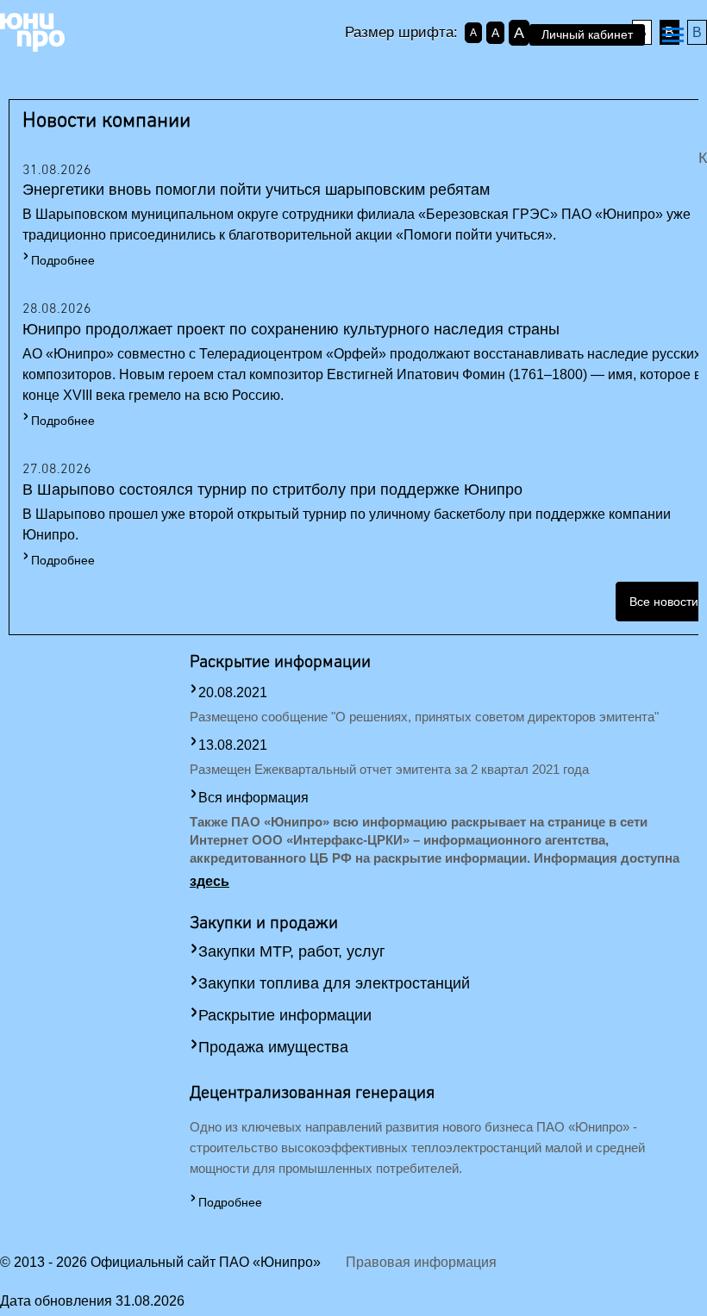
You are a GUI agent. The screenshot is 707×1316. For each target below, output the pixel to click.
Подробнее (63, 260)
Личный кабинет (587, 34)
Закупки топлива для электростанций (334, 983)
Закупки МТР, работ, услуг (291, 951)
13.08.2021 (232, 745)
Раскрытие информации (285, 1015)
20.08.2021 (232, 692)
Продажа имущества (273, 1047)
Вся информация (253, 797)
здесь (209, 881)
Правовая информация (421, 1262)
